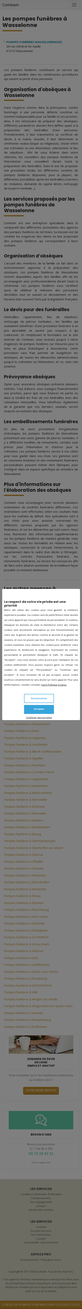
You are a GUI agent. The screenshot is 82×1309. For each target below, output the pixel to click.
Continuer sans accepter (39, 717)
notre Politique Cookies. (54, 684)
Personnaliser (39, 698)
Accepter (39, 708)
